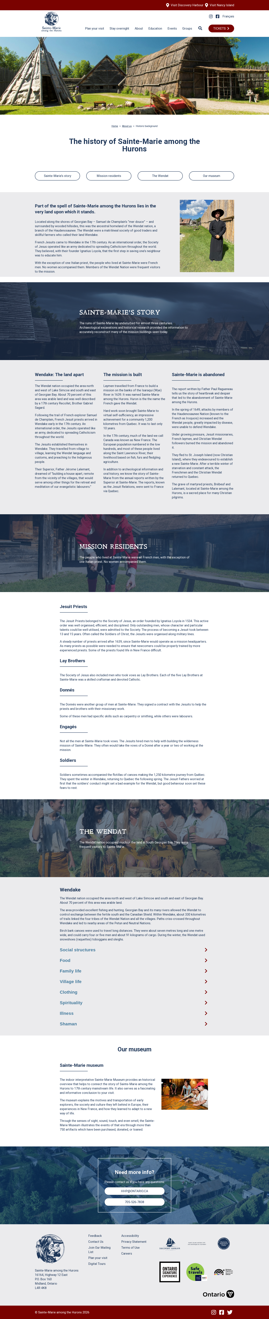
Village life (71, 981)
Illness (67, 1013)
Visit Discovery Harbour (187, 5)
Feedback (95, 1236)
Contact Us (95, 1242)
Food (65, 960)
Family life (70, 971)
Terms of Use (130, 1247)
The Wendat (160, 176)
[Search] (200, 28)
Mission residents (109, 176)
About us (127, 126)
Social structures (78, 949)
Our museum (211, 176)
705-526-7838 (134, 1202)
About (139, 28)
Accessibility (130, 1236)
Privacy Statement (133, 1242)
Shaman (68, 1023)
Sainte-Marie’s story (57, 176)
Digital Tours (97, 1264)
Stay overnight (119, 28)
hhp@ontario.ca (134, 1191)
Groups (187, 28)
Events (172, 28)
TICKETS (219, 28)
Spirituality (71, 1002)
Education (155, 28)
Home (114, 126)
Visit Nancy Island (222, 5)
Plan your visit (94, 28)
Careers (126, 1253)
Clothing (68, 992)
